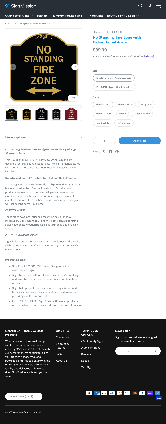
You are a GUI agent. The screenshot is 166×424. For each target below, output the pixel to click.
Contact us (62, 337)
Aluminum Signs (90, 347)
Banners (42, 15)
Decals (85, 360)
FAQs (59, 354)
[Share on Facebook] (110, 151)
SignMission (18, 412)
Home (8, 23)
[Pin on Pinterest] (117, 151)
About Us (61, 360)
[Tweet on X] (104, 151)
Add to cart (139, 140)
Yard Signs (96, 15)
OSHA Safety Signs (92, 341)
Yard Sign (86, 367)
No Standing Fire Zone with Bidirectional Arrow (33, 23)
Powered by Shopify (33, 412)
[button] (158, 6)
